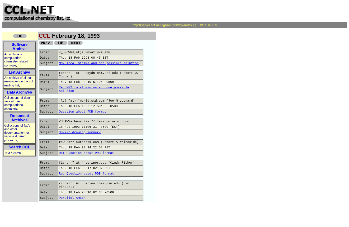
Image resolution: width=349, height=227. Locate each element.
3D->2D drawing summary (80, 132)
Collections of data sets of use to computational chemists (17, 103)
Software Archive (20, 47)
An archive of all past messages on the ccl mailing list (18, 81)
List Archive (19, 72)
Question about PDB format (82, 112)
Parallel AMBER (72, 198)
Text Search (12, 153)
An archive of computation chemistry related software (16, 59)
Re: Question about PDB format (86, 153)
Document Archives (19, 118)
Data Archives (19, 92)
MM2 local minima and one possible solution (99, 63)
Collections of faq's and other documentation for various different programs (17, 133)
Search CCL (19, 147)
